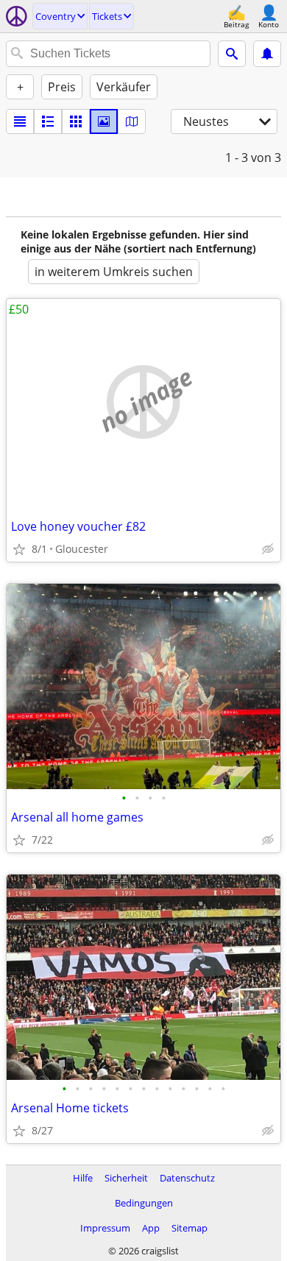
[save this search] (267, 53)
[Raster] (76, 121)
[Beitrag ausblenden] (268, 549)
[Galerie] (104, 121)
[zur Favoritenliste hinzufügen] (19, 549)
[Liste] (20, 121)
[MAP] (132, 121)
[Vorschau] (48, 121)
